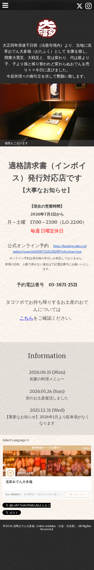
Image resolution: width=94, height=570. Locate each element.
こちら (26, 318)
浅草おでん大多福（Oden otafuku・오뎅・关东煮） (45, 526)
